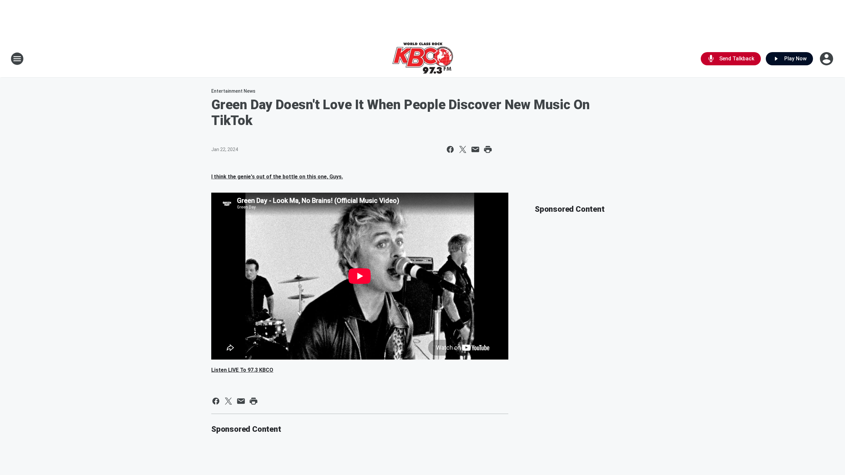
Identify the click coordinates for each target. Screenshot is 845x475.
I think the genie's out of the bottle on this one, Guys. (277, 177)
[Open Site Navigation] (17, 58)
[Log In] (827, 58)
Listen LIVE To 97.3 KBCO (242, 370)
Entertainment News (233, 91)
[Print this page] (487, 149)
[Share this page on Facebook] (450, 149)
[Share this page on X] (462, 149)
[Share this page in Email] (475, 149)
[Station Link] (422, 59)
